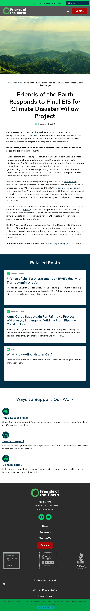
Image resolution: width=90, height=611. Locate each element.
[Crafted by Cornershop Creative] (4, 584)
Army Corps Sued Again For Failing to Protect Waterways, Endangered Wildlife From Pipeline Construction (41, 320)
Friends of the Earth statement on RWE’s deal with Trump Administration (44, 280)
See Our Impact (13, 441)
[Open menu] (63, 11)
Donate (79, 10)
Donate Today (12, 465)
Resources (45, 532)
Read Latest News (15, 417)
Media (16, 82)
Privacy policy (48, 607)
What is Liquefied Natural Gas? (30, 354)
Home (8, 82)
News (45, 526)
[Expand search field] (69, 11)
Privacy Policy (45, 596)
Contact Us (45, 538)
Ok (39, 607)
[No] (87, 605)
